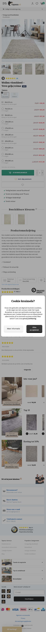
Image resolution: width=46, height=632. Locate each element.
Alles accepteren (34, 328)
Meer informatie (13, 329)
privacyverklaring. (29, 318)
